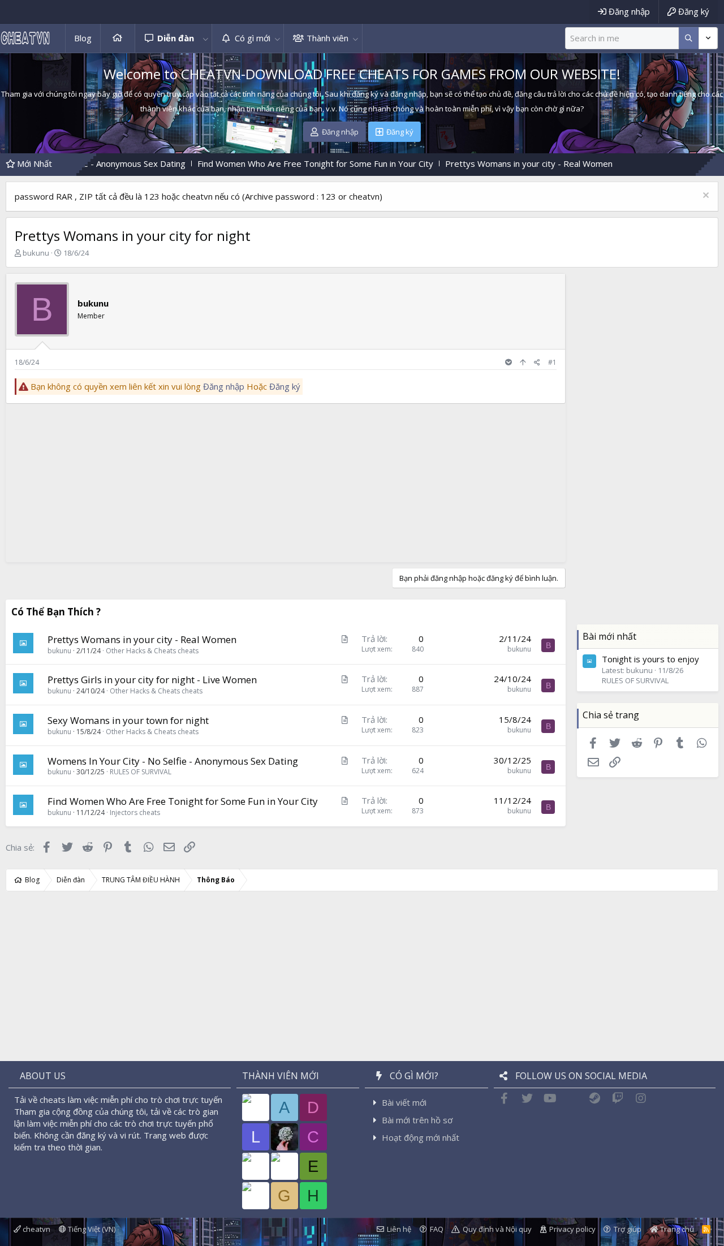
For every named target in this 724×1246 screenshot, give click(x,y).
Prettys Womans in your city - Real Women (473, 163)
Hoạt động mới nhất (420, 1137)
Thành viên (327, 38)
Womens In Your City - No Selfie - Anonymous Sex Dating (173, 761)
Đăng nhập (223, 386)
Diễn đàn (175, 38)
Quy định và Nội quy (497, 1229)
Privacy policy (572, 1229)
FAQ (436, 1229)
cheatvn (35, 1229)
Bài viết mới (404, 1102)
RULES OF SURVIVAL (140, 772)
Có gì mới (252, 38)
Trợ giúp (627, 1229)
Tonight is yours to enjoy (650, 658)
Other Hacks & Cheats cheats (152, 651)
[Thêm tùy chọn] (689, 38)
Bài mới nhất (609, 636)
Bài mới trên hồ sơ (417, 1120)
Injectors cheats (135, 812)
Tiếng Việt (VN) (90, 1229)
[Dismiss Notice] (704, 196)
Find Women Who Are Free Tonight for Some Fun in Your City (259, 163)
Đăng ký (284, 386)
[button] (205, 38)
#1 (552, 362)
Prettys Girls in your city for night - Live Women (152, 679)
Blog (83, 38)
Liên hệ (399, 1229)
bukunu (36, 253)
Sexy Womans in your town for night (128, 720)
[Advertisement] (283, 483)
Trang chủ (118, 38)
